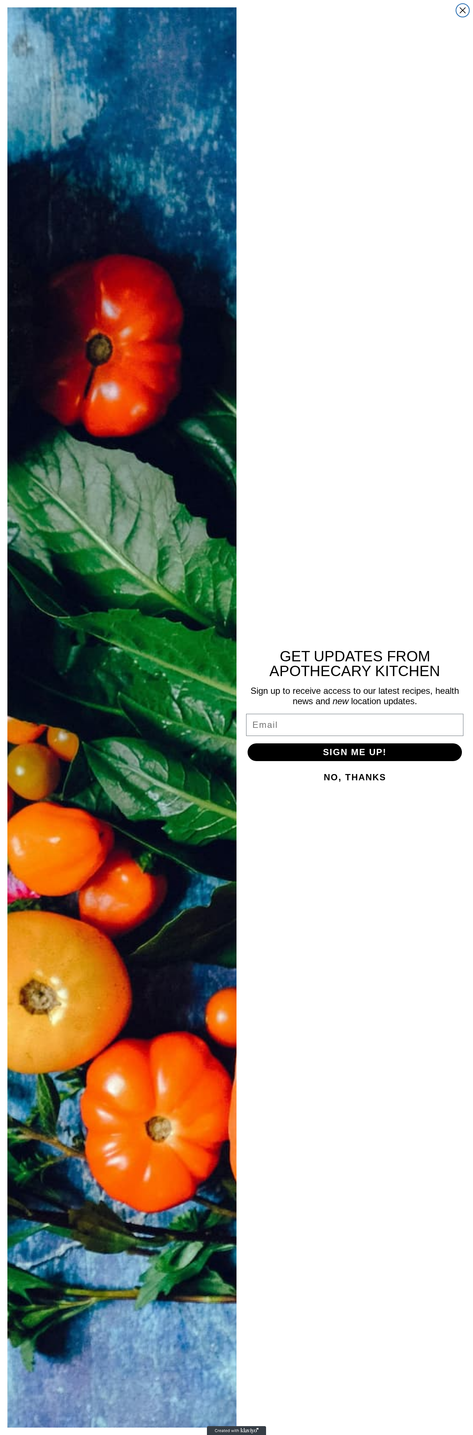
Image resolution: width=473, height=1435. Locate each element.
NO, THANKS (355, 777)
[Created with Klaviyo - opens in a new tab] (236, 1430)
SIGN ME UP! (355, 752)
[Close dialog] (462, 10)
